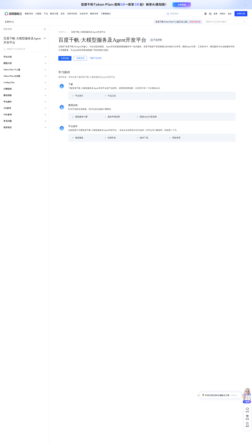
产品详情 (157, 40)
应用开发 (112, 138)
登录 (230, 14)
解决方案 (54, 14)
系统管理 (176, 138)
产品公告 (112, 96)
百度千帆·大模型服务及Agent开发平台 (22, 40)
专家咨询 (80, 58)
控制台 (222, 14)
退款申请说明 (114, 117)
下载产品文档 (95, 58)
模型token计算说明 (148, 117)
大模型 (38, 14)
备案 (215, 14)
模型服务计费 (81, 117)
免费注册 (241, 14)
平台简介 (79, 96)
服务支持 (94, 14)
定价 (63, 14)
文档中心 (9, 22)
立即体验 (65, 58)
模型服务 (79, 138)
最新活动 (29, 14)
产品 (46, 14)
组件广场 (144, 138)
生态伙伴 (84, 14)
